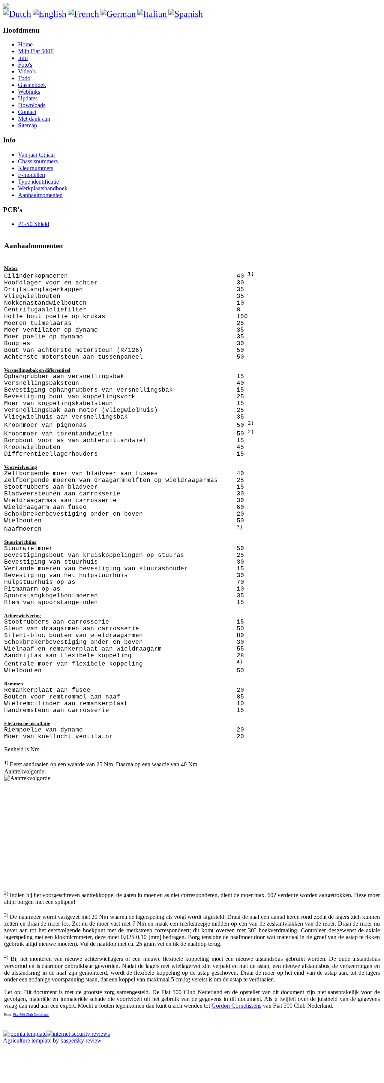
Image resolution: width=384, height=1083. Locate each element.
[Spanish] (185, 14)
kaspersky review (81, 1040)
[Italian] (152, 14)
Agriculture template (27, 1040)
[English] (49, 14)
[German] (118, 14)
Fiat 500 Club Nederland (31, 1015)
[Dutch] (17, 14)
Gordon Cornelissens (236, 1005)
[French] (83, 14)
